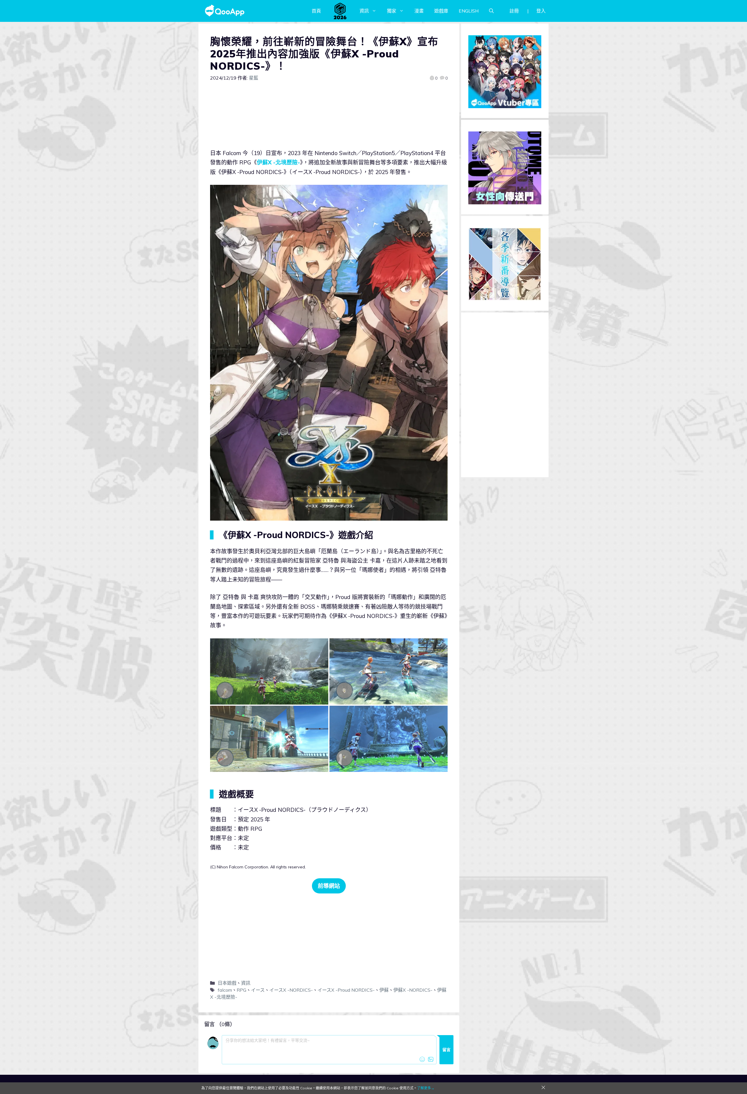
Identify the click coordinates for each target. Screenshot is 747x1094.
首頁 (316, 11)
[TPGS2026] (340, 11)
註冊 (514, 11)
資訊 (364, 11)
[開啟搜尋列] (491, 11)
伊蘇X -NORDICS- (412, 990)
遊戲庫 (441, 11)
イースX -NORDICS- (291, 990)
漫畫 (419, 11)
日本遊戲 (227, 983)
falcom (225, 990)
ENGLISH (469, 11)
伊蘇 (384, 990)
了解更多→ (425, 1088)
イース (258, 990)
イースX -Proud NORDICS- (346, 990)
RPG (241, 990)
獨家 (391, 11)
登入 (541, 11)
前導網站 (329, 885)
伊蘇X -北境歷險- (278, 162)
